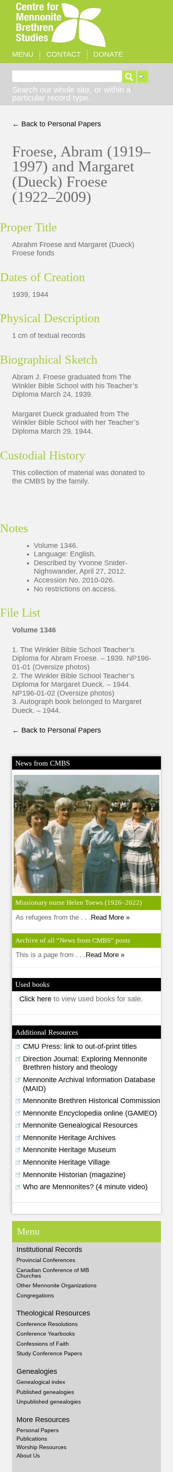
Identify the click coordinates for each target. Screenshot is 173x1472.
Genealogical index (40, 1382)
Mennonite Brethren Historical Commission (91, 1101)
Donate (108, 54)
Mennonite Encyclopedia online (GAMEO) (90, 1113)
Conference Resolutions (47, 1324)
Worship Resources (41, 1447)
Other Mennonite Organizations (56, 1285)
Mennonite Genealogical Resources (80, 1125)
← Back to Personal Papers (56, 124)
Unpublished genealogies (48, 1401)
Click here (36, 999)
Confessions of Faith (42, 1343)
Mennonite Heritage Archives (69, 1138)
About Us (28, 1455)
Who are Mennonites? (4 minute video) (85, 1187)
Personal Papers (37, 1430)
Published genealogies (45, 1392)
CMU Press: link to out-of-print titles (80, 1046)
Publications (31, 1438)
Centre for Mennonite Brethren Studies (86, 25)
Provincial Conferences (45, 1260)
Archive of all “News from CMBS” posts (72, 940)
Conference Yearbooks (45, 1333)
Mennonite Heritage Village (66, 1162)
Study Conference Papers (49, 1353)
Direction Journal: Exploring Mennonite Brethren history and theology (85, 1063)
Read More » (110, 917)
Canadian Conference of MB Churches (52, 1272)
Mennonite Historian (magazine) (74, 1175)
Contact (63, 54)
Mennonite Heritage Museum (69, 1150)
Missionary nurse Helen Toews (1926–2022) (78, 902)
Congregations (35, 1295)
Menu (22, 54)
